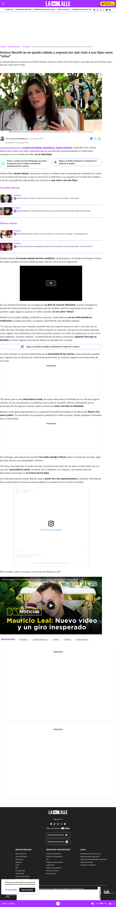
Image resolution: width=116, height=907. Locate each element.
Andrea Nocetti (82, 640)
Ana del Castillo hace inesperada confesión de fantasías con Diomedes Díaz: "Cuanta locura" (55, 246)
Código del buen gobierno (54, 862)
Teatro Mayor (20, 873)
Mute (92, 903)
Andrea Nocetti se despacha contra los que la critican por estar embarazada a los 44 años (54, 211)
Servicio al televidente (53, 854)
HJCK (17, 865)
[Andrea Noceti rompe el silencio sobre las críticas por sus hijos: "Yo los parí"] (6, 199)
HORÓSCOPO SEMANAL (23, 10)
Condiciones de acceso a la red (90, 854)
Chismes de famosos (40, 640)
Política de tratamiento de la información (93, 859)
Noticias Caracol (21, 854)
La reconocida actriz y (36, 147)
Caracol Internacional (23, 876)
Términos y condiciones (87, 865)
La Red (55, 640)
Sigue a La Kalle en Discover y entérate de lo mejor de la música (78, 162)
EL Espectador (20, 871)
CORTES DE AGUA (63, 10)
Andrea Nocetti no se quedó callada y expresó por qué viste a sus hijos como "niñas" (62, 46)
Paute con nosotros (52, 871)
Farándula (26, 46)
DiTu (17, 868)
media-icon (58, 903)
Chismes (67, 640)
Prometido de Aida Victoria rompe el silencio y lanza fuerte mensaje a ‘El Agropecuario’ (52, 234)
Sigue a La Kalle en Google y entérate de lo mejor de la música (52, 346)
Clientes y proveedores (53, 868)
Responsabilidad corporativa (89, 856)
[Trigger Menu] (3, 4)
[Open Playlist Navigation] (113, 903)
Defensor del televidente (54, 856)
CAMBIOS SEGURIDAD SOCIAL (44, 10)
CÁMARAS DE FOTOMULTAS (81, 10)
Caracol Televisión (21, 856)
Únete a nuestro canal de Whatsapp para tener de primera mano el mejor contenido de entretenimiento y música (27, 163)
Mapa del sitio (51, 873)
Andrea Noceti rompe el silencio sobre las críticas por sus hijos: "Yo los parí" (48, 198)
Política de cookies (86, 862)
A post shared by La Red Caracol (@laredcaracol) (51, 563)
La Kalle (3, 46)
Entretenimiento (14, 46)
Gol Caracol (19, 859)
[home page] (58, 3)
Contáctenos (50, 865)
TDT (47, 859)
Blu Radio (19, 862)
